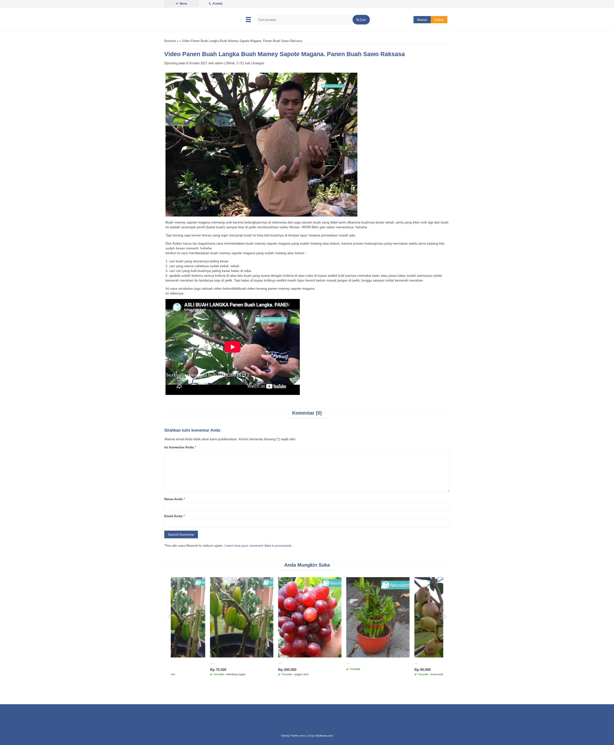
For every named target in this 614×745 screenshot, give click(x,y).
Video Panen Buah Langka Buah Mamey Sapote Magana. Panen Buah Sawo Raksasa (284, 54)
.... (175, 662)
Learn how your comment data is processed (257, 545)
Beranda (170, 41)
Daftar (439, 20)
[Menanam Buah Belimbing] (273, 617)
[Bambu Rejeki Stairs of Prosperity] (409, 617)
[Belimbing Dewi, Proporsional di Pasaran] (204, 617)
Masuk (422, 20)
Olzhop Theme (289, 735)
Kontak (217, 3)
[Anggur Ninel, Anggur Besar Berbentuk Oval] (341, 617)
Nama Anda (173, 499)
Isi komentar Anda (179, 447)
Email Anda (173, 516)
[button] (361, 19)
